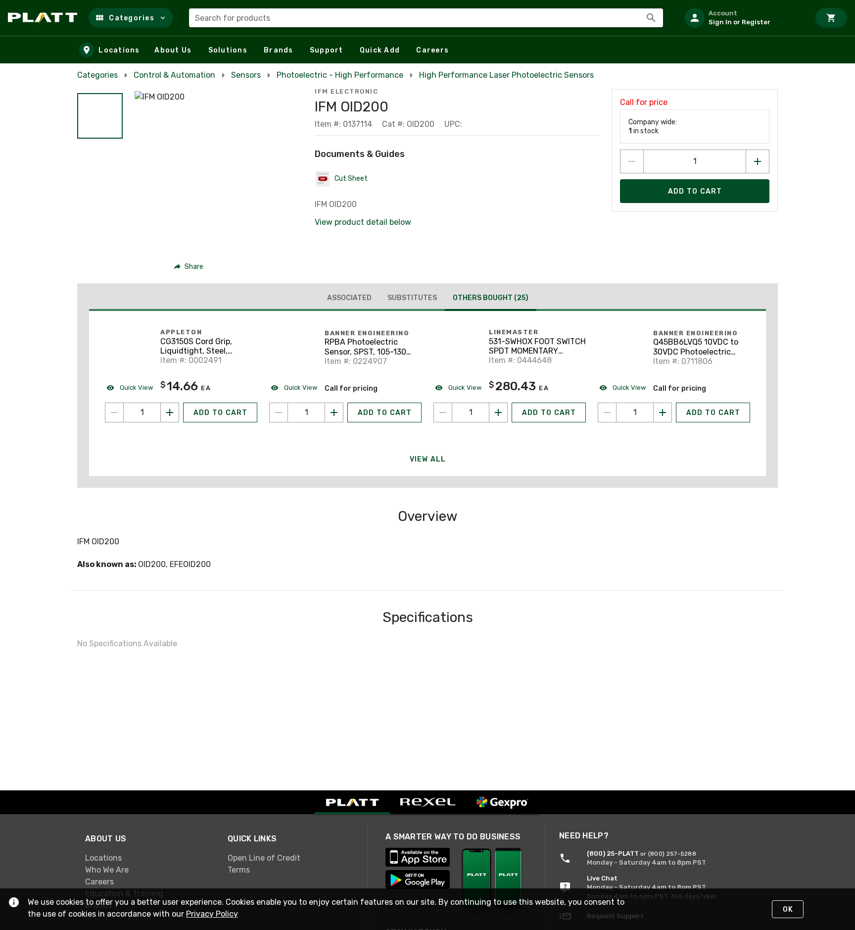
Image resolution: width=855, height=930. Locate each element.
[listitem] (743, 17)
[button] (131, 18)
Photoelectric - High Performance (340, 75)
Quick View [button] (135, 387)
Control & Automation (174, 75)
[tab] (349, 298)
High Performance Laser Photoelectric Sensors (506, 75)
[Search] (651, 18)
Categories (97, 75)
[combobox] (426, 17)
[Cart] (831, 18)
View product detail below (363, 222)
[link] (148, 858)
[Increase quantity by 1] (757, 161)
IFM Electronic (346, 91)
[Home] (44, 18)
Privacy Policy (212, 914)
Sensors (246, 75)
